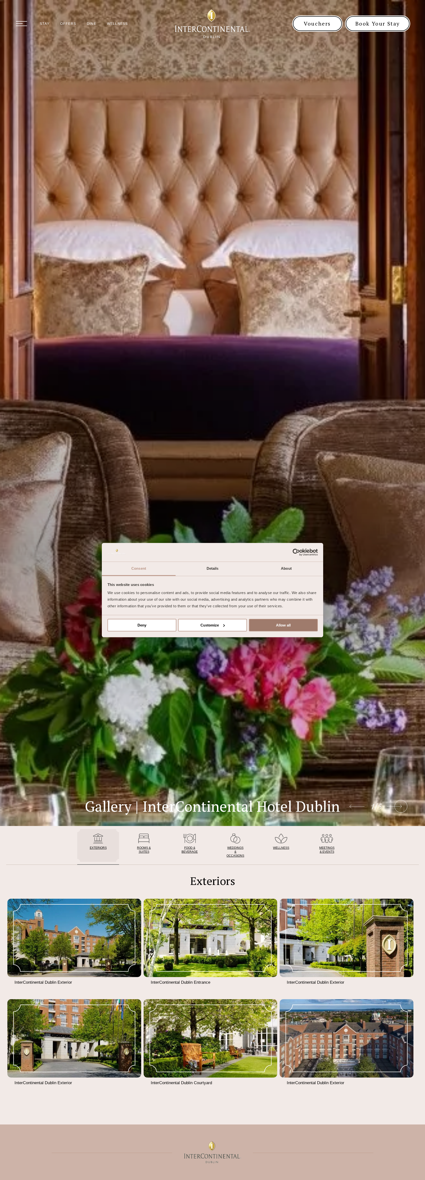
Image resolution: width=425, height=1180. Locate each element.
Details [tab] (213, 568)
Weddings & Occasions (235, 851)
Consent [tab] (138, 568)
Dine (91, 24)
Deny (141, 625)
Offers (68, 24)
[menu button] (22, 23)
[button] (401, 806)
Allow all (283, 625)
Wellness (117, 24)
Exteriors (98, 848)
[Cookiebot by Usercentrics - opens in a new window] (296, 552)
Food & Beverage (190, 849)
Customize (209, 625)
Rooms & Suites (144, 849)
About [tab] (286, 568)
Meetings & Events (326, 849)
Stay (44, 24)
